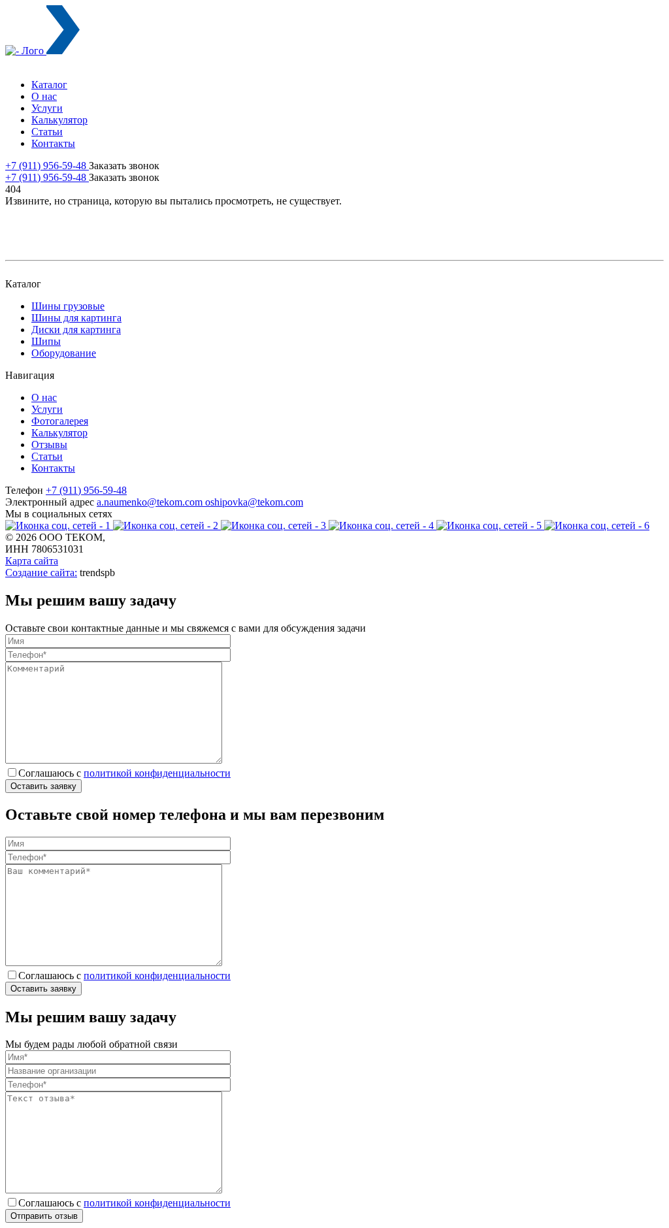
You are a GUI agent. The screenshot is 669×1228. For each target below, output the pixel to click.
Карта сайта (31, 560)
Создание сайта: (41, 572)
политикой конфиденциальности (157, 773)
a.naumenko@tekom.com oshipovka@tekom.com (200, 502)
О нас (44, 96)
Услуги (47, 108)
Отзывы (49, 444)
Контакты (53, 143)
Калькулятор (59, 119)
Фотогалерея (59, 421)
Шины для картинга (76, 317)
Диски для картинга (76, 329)
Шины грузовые (68, 306)
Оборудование (63, 353)
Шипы (46, 341)
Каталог (49, 84)
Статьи (47, 131)
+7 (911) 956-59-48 (47, 165)
